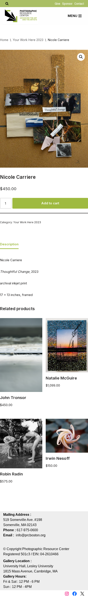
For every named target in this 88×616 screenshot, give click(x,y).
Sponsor (67, 3)
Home (4, 40)
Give (57, 3)
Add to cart (50, 203)
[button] (81, 57)
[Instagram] (66, 593)
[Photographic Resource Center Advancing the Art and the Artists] (20, 16)
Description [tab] (9, 244)
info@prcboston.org (30, 535)
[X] (82, 593)
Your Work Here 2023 (28, 40)
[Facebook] (74, 593)
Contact (79, 3)
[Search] (7, 3)
